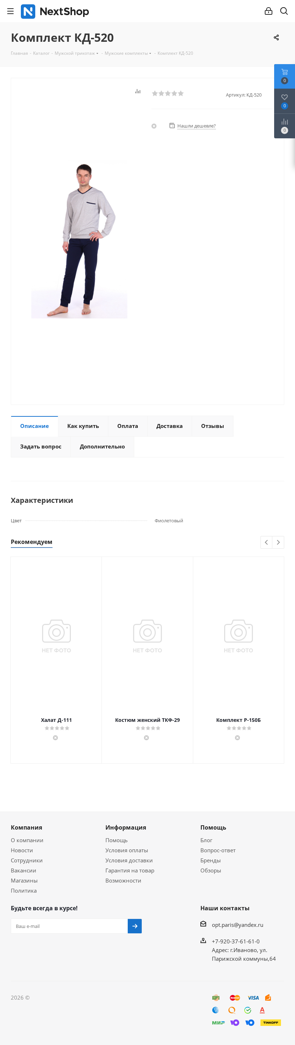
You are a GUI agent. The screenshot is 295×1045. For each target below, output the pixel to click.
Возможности (123, 880)
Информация (125, 827)
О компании (27, 840)
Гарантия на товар (129, 870)
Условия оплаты (126, 850)
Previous (267, 542)
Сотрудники (27, 860)
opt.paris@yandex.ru (237, 924)
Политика (24, 890)
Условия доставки (129, 860)
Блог (206, 840)
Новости (22, 850)
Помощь (116, 840)
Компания (26, 827)
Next (278, 542)
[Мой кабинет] (268, 11)
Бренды (210, 860)
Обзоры (210, 870)
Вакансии (23, 870)
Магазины (24, 880)
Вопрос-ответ (218, 850)
